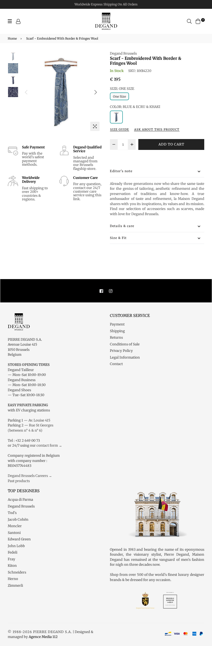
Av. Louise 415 (39, 420)
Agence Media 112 (43, 637)
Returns (116, 337)
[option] (61, 92)
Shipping (117, 331)
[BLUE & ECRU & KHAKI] (116, 117)
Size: (122, 88)
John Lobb (16, 546)
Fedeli (12, 552)
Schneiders (17, 572)
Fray (11, 559)
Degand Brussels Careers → (30, 476)
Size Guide (119, 129)
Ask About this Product (156, 129)
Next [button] (96, 92)
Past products (19, 481)
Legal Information (125, 357)
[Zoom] (95, 126)
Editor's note (121, 171)
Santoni (14, 533)
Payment (117, 324)
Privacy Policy (121, 351)
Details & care (122, 226)
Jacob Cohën (18, 519)
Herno (13, 579)
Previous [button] (26, 92)
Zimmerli (15, 585)
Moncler (15, 526)
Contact (116, 364)
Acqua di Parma (20, 499)
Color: (135, 107)
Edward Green (19, 539)
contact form (47, 445)
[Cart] (198, 21)
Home (12, 38)
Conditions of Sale (125, 344)
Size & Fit (118, 238)
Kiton (12, 565)
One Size (119, 96)
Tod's (12, 513)
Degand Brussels (123, 53)
